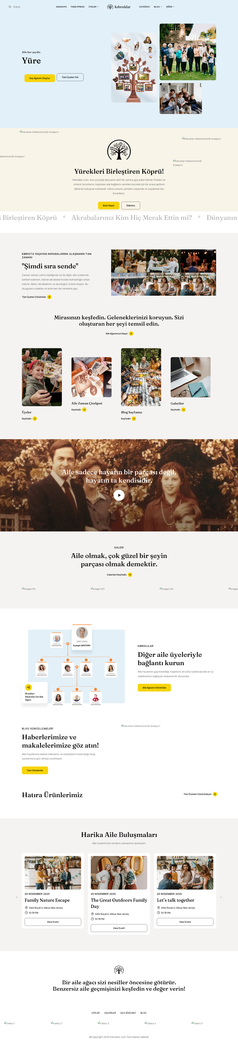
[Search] (10, 6)
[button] (40, 78)
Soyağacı (144, 6)
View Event (53, 921)
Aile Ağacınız (128, 1012)
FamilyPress (78, 6)
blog (143, 1012)
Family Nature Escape (47, 900)
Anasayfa (61, 6)
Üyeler (92, 6)
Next (221, 897)
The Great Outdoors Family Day (119, 903)
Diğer (169, 6)
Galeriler (110, 1012)
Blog (157, 6)
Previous (17, 897)
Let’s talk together (175, 900)
